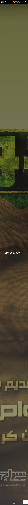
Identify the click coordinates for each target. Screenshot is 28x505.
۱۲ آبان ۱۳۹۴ (14, 257)
